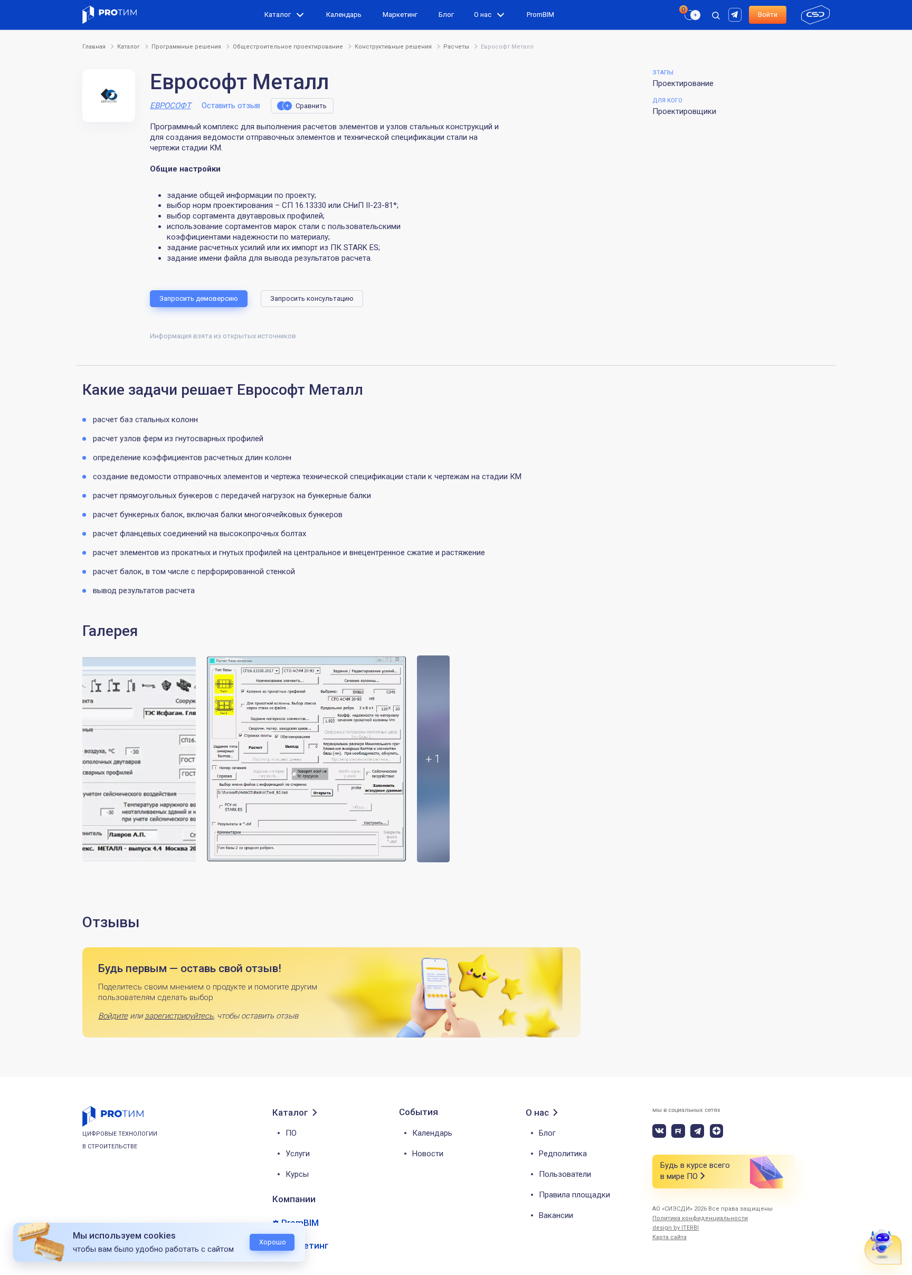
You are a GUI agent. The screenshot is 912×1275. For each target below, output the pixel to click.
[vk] (659, 1131)
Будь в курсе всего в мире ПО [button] (695, 1170)
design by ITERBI (675, 1227)
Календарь (344, 14)
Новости (427, 1153)
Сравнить (311, 106)
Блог (446, 14)
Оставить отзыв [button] (231, 105)
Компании (294, 1199)
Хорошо (272, 1242)
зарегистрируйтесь (179, 1016)
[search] (686, 35)
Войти (767, 14)
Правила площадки (574, 1195)
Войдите (113, 1016)
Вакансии (556, 1215)
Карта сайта (669, 1237)
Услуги (298, 1153)
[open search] (715, 15)
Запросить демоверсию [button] (198, 298)
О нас (482, 14)
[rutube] (736, 14)
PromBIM (540, 14)
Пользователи (565, 1174)
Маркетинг (400, 14)
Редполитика (563, 1153)
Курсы (297, 1174)
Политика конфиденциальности (700, 1218)
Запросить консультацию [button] (312, 298)
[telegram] (697, 1131)
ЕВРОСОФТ (170, 105)
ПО (291, 1133)
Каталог (277, 14)
